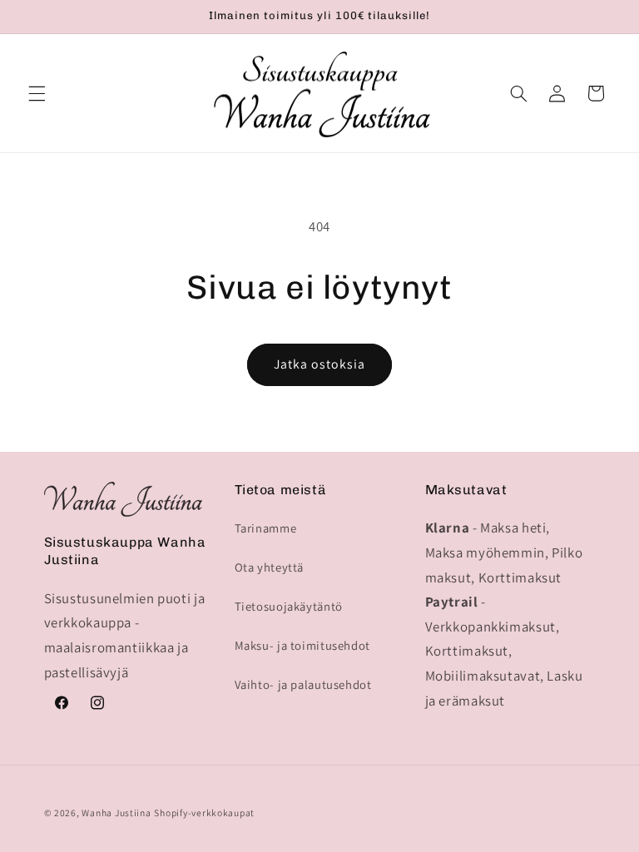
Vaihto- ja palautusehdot (303, 684)
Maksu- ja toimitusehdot (303, 645)
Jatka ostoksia (320, 364)
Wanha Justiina (116, 812)
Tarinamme (266, 528)
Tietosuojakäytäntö (289, 606)
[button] (36, 93)
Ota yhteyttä (270, 567)
